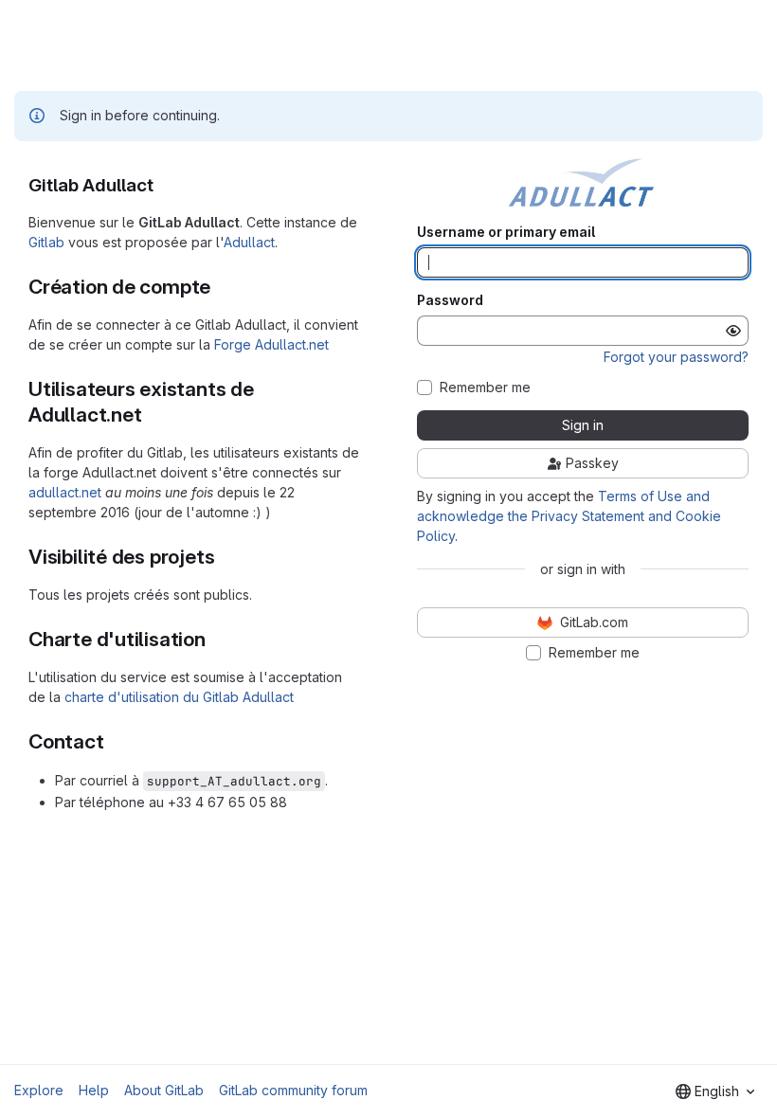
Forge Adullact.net (271, 344)
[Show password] (733, 331)
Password (450, 300)
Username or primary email (506, 232)
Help (94, 1090)
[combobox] (715, 1091)
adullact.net (64, 492)
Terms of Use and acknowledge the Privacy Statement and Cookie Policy (569, 516)
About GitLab (164, 1090)
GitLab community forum (293, 1090)
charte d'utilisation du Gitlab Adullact (179, 697)
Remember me (485, 387)
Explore (38, 1090)
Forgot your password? (676, 357)
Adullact (249, 242)
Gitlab (46, 242)
